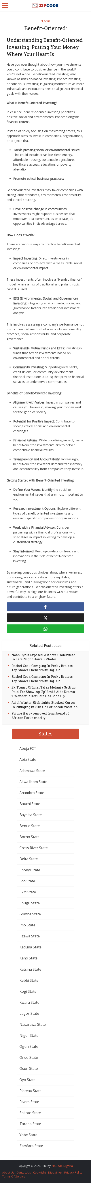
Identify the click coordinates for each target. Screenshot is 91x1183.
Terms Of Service (13, 1176)
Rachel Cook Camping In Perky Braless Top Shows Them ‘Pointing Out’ (42, 668)
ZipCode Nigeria (62, 1166)
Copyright (39, 1172)
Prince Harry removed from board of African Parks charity (40, 715)
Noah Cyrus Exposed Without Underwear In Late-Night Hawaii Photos (43, 657)
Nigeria (45, 21)
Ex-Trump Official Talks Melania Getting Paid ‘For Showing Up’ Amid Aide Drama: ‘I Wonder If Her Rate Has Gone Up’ (43, 691)
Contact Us (24, 1172)
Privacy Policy (73, 1172)
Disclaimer (55, 1172)
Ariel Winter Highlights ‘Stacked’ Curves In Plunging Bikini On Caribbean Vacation (44, 704)
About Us (8, 1172)
